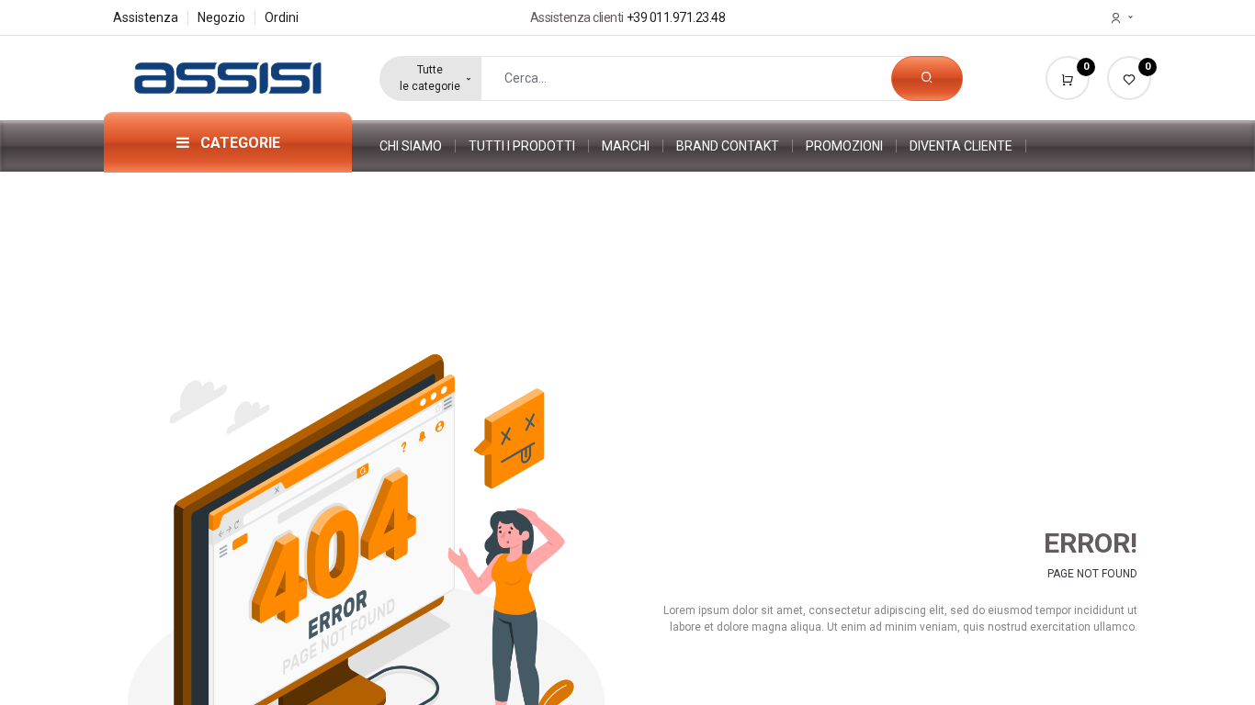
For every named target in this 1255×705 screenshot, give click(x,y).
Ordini (282, 17)
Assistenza (145, 17)
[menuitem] (417, 146)
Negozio (221, 17)
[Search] (927, 78)
